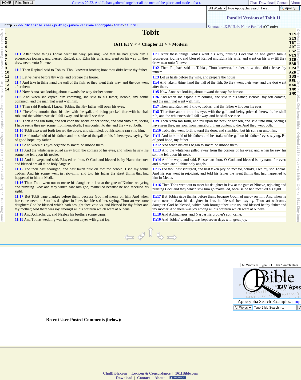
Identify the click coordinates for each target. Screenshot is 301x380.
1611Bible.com (186, 373)
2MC (292, 94)
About (295, 3)
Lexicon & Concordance (151, 373)
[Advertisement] (103, 14)
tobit (118, 25)
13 (7, 85)
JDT (292, 47)
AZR (292, 72)
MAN (292, 85)
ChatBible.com (115, 373)
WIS (292, 55)
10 (7, 72)
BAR (292, 64)
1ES (292, 34)
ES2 (292, 51)
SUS (292, 77)
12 (7, 81)
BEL (292, 81)
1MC (292, 89)
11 (7, 77)
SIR (292, 60)
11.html (131, 25)
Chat (253, 3)
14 (7, 89)
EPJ (292, 68)
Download (267, 3)
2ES (292, 39)
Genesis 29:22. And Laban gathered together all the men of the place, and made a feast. (134, 3)
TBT (292, 43)
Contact (282, 3)
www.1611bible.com (34, 25)
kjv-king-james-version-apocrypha (81, 25)
